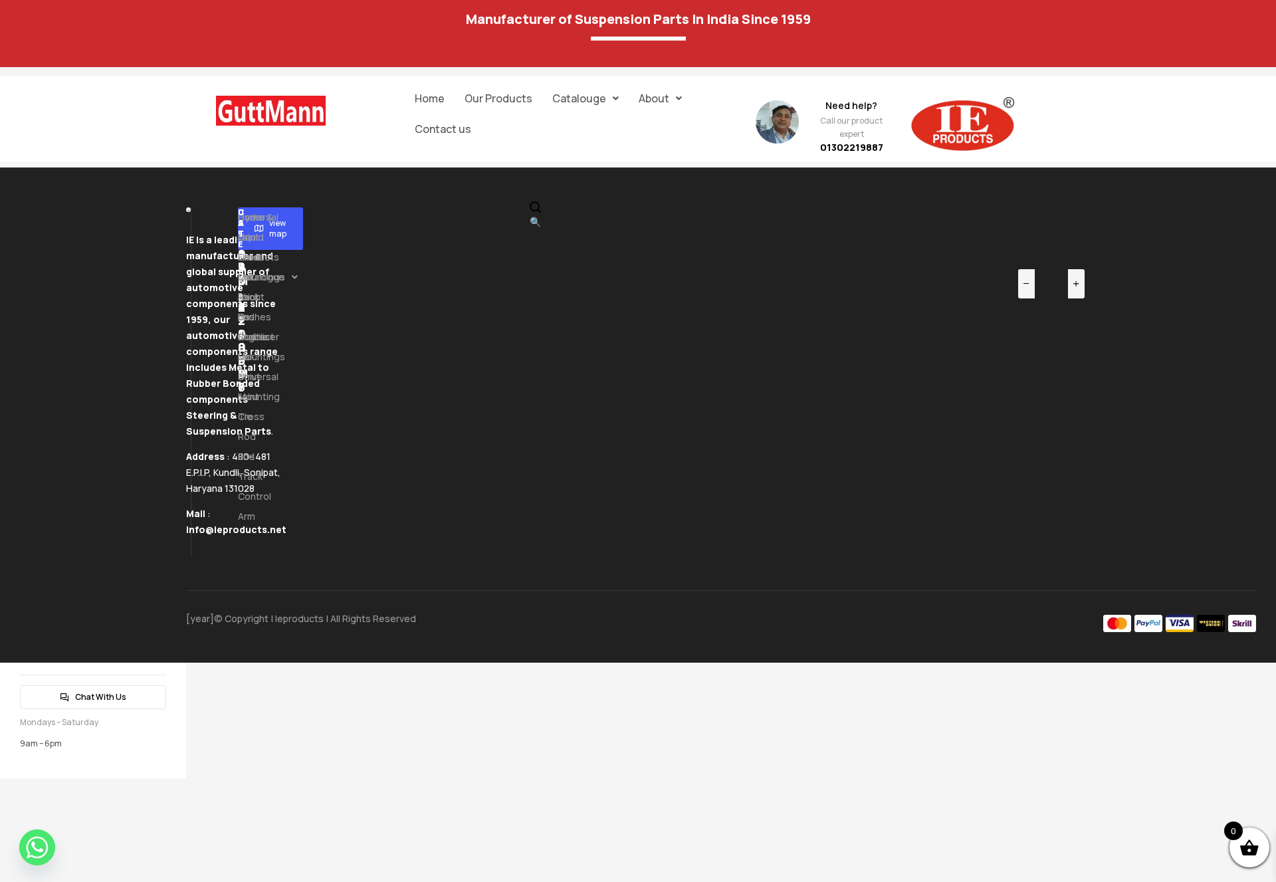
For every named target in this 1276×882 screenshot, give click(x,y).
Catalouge (579, 98)
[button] (585, 98)
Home (430, 98)
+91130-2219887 (242, 300)
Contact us (443, 129)
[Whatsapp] (37, 847)
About (654, 98)
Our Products (498, 98)
